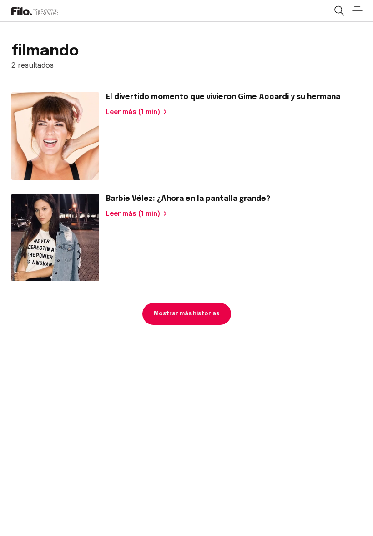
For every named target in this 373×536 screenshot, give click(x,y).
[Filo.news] (34, 10)
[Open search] (339, 11)
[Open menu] (357, 11)
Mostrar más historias (186, 314)
